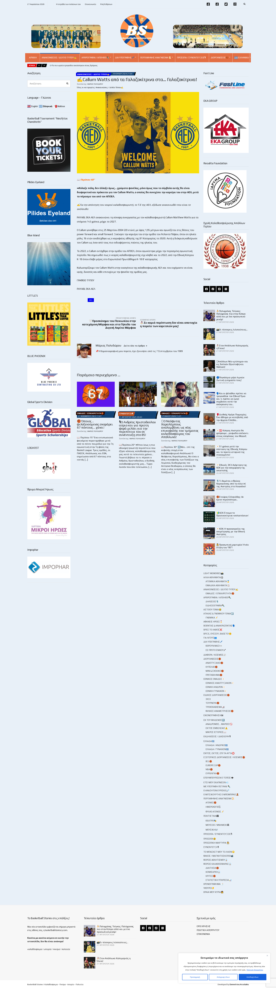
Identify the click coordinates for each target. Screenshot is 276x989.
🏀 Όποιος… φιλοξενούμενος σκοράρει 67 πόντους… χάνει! (95, 424)
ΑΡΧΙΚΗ (33, 57)
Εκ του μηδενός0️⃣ (214, 720)
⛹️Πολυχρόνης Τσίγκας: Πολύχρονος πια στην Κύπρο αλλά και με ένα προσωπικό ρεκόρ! (231, 315)
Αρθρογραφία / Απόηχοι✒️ (95, 57)
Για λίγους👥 (210, 637)
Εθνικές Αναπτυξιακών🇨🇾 (220, 683)
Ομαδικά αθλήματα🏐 (218, 585)
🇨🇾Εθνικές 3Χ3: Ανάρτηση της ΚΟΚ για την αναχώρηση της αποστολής (231, 468)
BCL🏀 (209, 761)
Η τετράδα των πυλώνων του (68, 4)
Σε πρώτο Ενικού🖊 (216, 650)
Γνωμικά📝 (212, 617)
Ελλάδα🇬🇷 (208, 741)
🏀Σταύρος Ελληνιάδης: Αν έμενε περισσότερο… (230, 498)
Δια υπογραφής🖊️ (124, 57)
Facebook (208, 4)
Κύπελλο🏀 (212, 667)
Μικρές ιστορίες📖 (216, 732)
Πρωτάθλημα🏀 (214, 675)
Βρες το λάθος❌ (212, 629)
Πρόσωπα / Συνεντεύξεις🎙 (191, 57)
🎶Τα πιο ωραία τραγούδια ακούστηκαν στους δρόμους (74, 65)
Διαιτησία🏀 (212, 868)
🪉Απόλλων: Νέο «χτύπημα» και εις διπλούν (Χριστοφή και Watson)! (232, 364)
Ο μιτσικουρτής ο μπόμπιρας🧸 (221, 794)
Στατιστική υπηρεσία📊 (219, 880)
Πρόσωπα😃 (209, 839)
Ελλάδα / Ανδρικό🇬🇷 (217, 745)
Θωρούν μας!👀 (214, 646)
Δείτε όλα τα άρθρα (134, 345)
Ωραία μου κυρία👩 (213, 892)
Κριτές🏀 (211, 876)
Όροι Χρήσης (203, 926)
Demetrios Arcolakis (239, 984)
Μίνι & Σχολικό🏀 (215, 671)
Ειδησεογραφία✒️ (215, 605)
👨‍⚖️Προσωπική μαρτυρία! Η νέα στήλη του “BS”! (232, 546)
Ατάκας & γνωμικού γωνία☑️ (218, 613)
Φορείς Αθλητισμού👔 (215, 860)
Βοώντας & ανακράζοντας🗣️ (219, 625)
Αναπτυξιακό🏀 (214, 663)
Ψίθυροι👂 (208, 888)
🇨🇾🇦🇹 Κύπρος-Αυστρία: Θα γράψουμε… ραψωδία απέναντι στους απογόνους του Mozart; (232, 433)
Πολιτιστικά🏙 (211, 816)
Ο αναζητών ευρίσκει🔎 (216, 790)
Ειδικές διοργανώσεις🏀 (216, 695)
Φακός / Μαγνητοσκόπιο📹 (218, 856)
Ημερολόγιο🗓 (213, 807)
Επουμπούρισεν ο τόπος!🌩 (218, 777)
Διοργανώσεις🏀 (219, 57)
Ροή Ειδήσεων (106, 4)
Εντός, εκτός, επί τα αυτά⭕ (219, 753)
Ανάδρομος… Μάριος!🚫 (219, 724)
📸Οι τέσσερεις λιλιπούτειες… (232, 329)
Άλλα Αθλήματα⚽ (213, 577)
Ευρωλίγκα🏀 (212, 773)
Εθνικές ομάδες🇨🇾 (214, 679)
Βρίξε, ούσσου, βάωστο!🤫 (217, 633)
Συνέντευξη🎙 (126, 414)
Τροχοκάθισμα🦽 (215, 707)
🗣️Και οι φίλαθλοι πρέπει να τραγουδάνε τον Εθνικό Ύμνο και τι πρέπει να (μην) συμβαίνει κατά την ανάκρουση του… (231, 399)
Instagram (235, 4)
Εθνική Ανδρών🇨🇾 (215, 687)
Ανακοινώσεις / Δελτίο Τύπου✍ (59, 57)
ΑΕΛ (90, 300)
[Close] (267, 955)
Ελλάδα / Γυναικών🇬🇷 (217, 749)
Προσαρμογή (195, 977)
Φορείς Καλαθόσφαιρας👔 (217, 864)
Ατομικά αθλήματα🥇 (218, 581)
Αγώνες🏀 (211, 802)
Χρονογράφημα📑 (213, 884)
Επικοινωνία (90, 4)
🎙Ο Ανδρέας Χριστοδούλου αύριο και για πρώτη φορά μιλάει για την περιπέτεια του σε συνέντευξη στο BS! (137, 428)
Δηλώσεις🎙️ (212, 601)
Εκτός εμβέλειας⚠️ (217, 728)
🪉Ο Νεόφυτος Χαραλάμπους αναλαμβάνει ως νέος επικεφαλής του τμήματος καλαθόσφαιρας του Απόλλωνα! (179, 429)
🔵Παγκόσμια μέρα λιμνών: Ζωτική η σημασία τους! (230, 379)
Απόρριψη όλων (223, 977)
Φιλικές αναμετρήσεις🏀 (220, 711)
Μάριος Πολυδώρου (95, 84)
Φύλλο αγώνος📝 (215, 811)
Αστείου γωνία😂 (212, 609)
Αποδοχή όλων (252, 977)
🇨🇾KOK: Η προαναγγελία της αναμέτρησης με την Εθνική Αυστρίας (230, 531)
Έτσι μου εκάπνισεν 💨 (216, 782)
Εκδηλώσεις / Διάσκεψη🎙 (217, 736)
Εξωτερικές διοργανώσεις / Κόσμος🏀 (224, 757)
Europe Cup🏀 (213, 765)
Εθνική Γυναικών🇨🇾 (216, 691)
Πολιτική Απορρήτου (255, 970)
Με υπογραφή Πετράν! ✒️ (216, 786)
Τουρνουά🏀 (212, 703)
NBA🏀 (209, 769)
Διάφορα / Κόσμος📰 (214, 655)
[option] (74, 65)
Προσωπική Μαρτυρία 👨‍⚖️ (216, 843)
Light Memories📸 (213, 573)
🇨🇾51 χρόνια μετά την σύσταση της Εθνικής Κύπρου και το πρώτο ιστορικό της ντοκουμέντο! (231, 450)
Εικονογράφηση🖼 (213, 715)
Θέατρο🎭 (211, 820)
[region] (224, 968)
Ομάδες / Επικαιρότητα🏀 (90, 413)
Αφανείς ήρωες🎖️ (213, 621)
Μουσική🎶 (212, 829)
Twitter (226, 4)
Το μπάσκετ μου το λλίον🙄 (219, 852)
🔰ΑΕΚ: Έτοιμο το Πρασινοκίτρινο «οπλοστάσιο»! (232, 514)
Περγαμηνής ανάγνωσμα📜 (155, 57)
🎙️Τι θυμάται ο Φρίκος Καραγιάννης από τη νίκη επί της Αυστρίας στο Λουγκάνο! (231, 484)
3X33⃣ (208, 699)
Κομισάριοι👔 (213, 872)
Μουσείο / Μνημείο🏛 (217, 825)
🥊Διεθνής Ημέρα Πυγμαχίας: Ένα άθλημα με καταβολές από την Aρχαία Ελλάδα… (232, 417)
